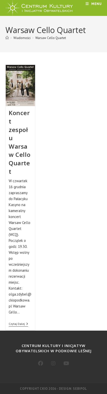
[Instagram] (53, 363)
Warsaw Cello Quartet (50, 38)
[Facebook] (41, 363)
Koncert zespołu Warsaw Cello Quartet (19, 142)
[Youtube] (66, 363)
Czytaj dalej (18, 324)
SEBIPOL (80, 389)
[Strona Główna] (7, 38)
